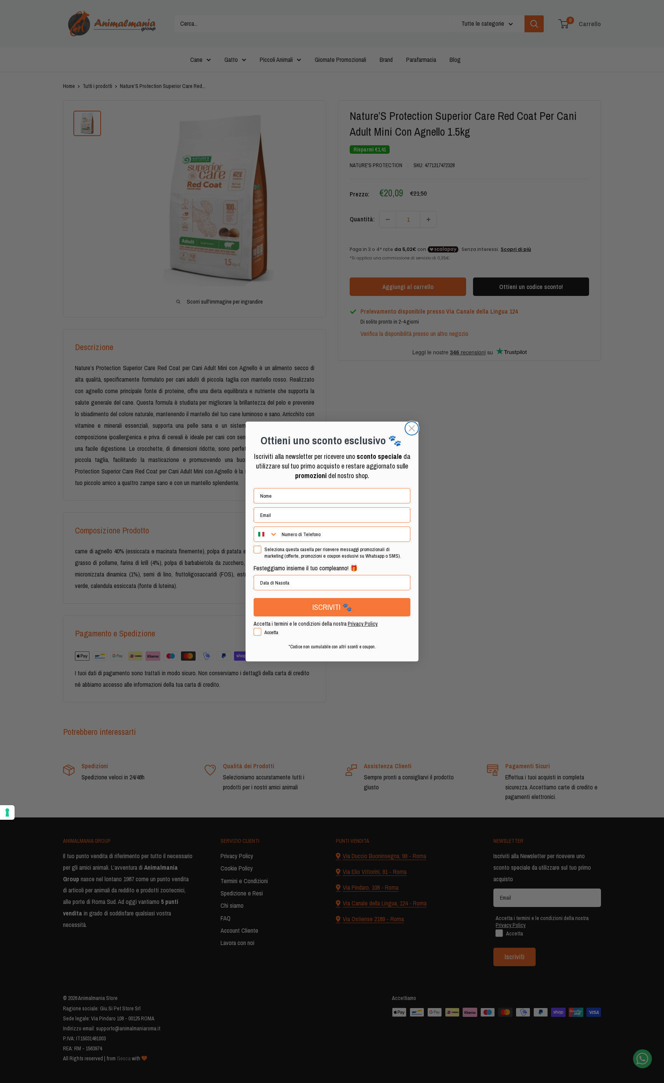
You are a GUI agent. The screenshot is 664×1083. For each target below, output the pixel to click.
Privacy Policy (363, 623)
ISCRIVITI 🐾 (332, 607)
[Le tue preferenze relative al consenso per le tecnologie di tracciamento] (7, 812)
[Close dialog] (411, 428)
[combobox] (266, 534)
